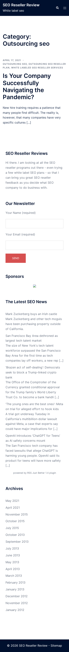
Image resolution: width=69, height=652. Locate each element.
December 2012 (17, 596)
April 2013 (13, 569)
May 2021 (12, 501)
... (61, 360)
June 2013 (13, 555)
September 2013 (17, 541)
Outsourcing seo (15, 64)
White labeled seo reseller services (37, 67)
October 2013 (15, 535)
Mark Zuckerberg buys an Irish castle (31, 314)
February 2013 (15, 582)
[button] (57, 7)
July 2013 (12, 548)
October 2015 (15, 521)
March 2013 (14, 575)
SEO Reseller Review (21, 5)
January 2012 (15, 610)
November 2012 (17, 603)
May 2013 (12, 562)
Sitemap (56, 645)
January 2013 (15, 589)
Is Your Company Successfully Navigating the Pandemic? (27, 86)
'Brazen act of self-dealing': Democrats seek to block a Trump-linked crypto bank (33, 372)
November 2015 (17, 514)
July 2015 (12, 528)
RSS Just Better (36, 472)
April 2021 (13, 507)
